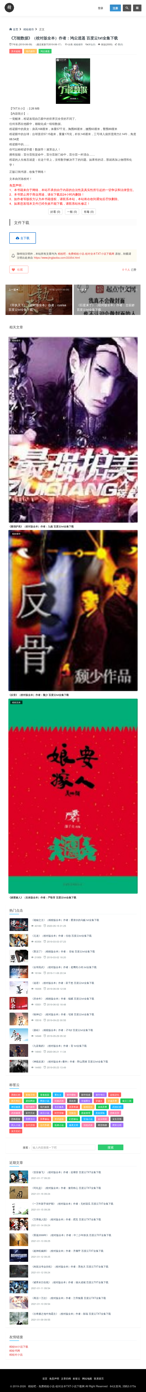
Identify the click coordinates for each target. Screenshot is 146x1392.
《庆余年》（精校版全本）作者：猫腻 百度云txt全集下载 (62, 998)
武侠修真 (15, 1112)
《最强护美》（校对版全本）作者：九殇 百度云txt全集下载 (41, 526)
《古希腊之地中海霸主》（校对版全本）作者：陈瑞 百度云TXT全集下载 (71, 1313)
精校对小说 (16, 1354)
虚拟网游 (30, 1100)
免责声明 (54, 1378)
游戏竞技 (88, 1106)
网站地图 (87, 1378)
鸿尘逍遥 (45, 51)
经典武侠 (59, 1100)
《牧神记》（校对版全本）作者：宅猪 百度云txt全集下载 (62, 1014)
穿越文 (99, 1100)
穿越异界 (112, 1100)
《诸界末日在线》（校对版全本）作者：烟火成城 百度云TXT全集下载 (69, 1282)
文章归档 (66, 1378)
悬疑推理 (85, 1112)
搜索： (27, 1147)
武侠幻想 (116, 1106)
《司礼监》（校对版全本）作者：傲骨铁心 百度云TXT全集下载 (66, 1188)
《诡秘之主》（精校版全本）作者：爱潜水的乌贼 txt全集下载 (65, 920)
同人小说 (15, 1125)
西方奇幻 (15, 1100)
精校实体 (16, 702)
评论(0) (91, 44)
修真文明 (73, 1125)
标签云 (76, 1378)
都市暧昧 (71, 1094)
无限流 (72, 1112)
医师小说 (59, 1125)
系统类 (72, 1100)
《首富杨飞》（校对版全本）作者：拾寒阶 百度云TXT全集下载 (66, 1172)
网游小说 (44, 1100)
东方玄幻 (15, 1131)
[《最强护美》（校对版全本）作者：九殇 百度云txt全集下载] (73, 429)
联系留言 (99, 1378)
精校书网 (14, 1350)
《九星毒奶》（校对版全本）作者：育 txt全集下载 (59, 1046)
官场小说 (88, 1118)
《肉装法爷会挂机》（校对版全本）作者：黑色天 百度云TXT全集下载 (69, 1266)
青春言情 (30, 1094)
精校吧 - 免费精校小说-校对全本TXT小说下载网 (86, 253)
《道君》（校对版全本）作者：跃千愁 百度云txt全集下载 (62, 983)
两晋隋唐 (102, 1125)
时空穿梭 (59, 1112)
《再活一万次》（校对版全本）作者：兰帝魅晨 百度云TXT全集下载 (68, 1298)
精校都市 (28, 29)
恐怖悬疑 (15, 1118)
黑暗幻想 (15, 1094)
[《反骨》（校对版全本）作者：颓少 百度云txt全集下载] (73, 610)
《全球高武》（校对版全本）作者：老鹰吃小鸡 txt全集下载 (64, 967)
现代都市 (30, 51)
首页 (15, 29)
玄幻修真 (59, 1106)
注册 (115, 8)
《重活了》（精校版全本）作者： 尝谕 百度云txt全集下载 (63, 951)
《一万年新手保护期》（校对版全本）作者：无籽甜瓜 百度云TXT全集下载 (72, 1203)
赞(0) (120, 44)
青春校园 (44, 1094)
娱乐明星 (102, 1118)
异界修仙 (44, 1118)
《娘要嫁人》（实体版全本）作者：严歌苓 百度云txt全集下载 (42, 897)
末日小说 (44, 1112)
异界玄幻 (30, 1118)
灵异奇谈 (73, 1106)
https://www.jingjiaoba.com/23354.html (57, 257)
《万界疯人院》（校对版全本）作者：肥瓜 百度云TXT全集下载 (66, 1219)
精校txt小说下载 (18, 1346)
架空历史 (30, 1112)
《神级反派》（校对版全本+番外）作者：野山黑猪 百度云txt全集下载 (69, 1061)
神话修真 (15, 1106)
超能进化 (114, 1094)
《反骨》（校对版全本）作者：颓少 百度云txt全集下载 (38, 695)
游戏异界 (102, 1106)
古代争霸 (44, 1125)
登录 (100, 8)
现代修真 (44, 1106)
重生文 (58, 1094)
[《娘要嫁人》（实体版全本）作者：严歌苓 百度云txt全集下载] (73, 796)
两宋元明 (116, 1125)
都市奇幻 (100, 1094)
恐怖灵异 (114, 1112)
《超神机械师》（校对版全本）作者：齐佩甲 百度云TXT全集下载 (67, 1251)
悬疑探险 (100, 1112)
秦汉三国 (126, 1100)
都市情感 (85, 1094)
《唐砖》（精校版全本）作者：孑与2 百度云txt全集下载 (62, 1030)
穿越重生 (85, 1100)
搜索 (111, 1147)
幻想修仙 (73, 1118)
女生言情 (116, 1118)
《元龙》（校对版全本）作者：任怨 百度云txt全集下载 (61, 935)
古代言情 (30, 1125)
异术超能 (15, 51)
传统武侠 (88, 1125)
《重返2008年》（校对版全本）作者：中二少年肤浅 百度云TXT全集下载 (71, 1235)
